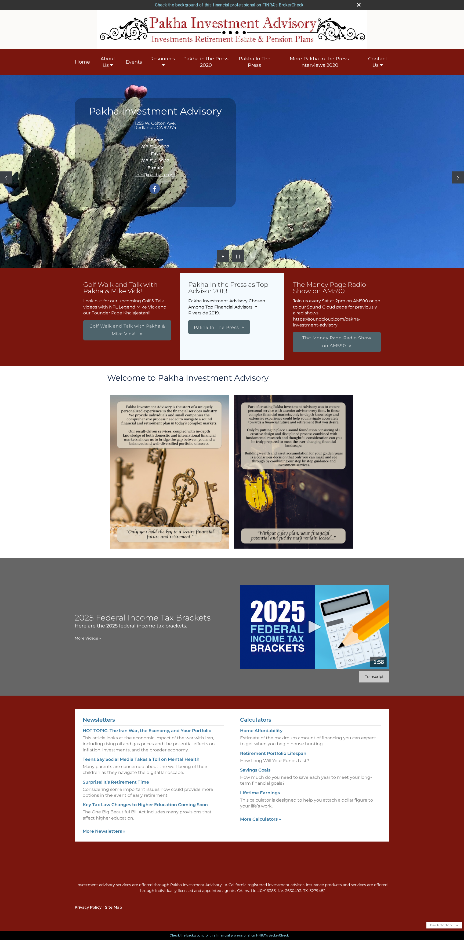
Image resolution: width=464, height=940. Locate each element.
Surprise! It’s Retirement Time (116, 782)
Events (134, 62)
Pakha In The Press (254, 62)
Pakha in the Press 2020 (206, 62)
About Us (107, 62)
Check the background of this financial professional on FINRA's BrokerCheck (229, 5)
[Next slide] (458, 177)
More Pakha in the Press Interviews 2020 (319, 62)
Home (82, 62)
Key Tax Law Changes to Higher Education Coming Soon (145, 804)
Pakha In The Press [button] (216, 327)
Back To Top (441, 925)
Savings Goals (255, 770)
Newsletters (99, 720)
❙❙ (238, 256)
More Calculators (260, 819)
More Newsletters (104, 831)
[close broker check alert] (359, 5)
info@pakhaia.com (155, 174)
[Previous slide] (6, 177)
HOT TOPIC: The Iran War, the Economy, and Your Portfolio (147, 730)
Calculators (255, 720)
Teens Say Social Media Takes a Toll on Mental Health (141, 759)
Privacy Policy (88, 907)
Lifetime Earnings (260, 792)
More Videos (88, 638)
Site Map (113, 907)
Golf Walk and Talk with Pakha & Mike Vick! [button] (127, 330)
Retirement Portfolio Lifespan (273, 753)
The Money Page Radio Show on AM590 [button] (336, 341)
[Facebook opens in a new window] (154, 189)
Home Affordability (261, 730)
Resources (162, 59)
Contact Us (377, 62)
